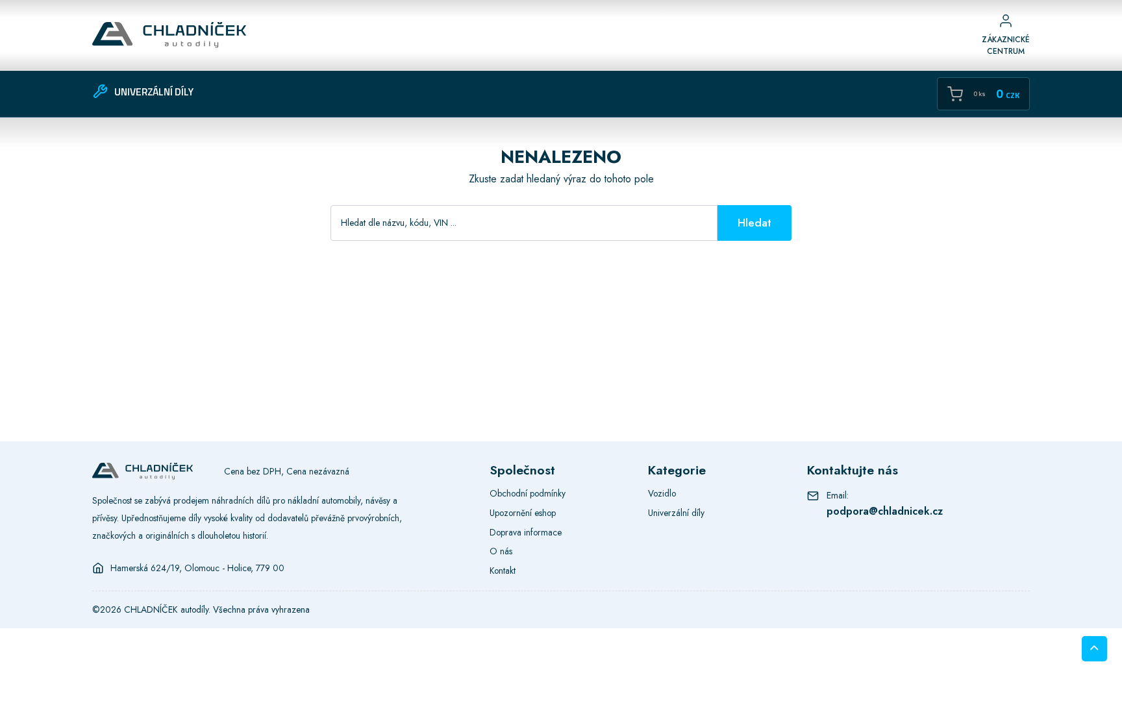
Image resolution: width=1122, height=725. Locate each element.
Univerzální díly (676, 512)
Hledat (754, 222)
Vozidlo (662, 493)
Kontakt (503, 570)
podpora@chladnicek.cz (885, 511)
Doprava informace (526, 532)
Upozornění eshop (523, 512)
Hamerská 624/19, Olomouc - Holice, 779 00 (197, 568)
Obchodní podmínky (528, 493)
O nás (501, 551)
